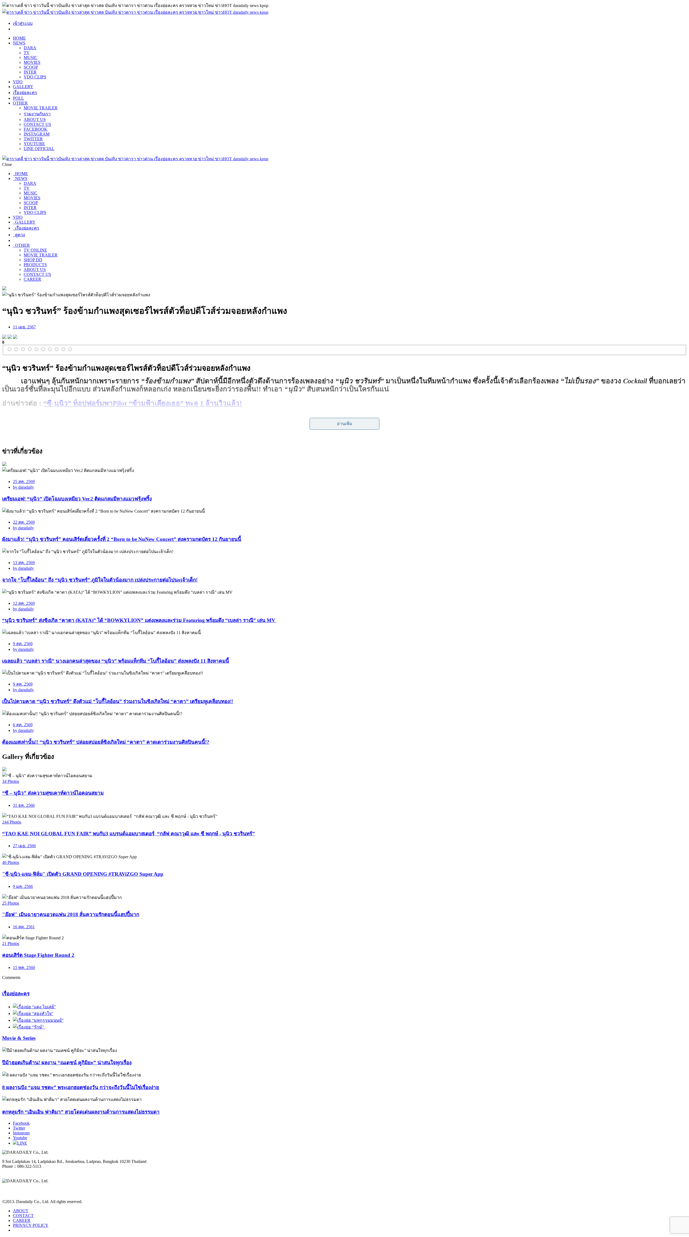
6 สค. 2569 (23, 724)
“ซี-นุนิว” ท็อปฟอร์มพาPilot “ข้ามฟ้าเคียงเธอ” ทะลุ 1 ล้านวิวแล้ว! (142, 403)
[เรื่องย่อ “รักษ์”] (29, 1027)
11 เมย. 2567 (24, 327)
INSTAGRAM (37, 134)
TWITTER (33, 139)
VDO (18, 81)
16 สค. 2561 (24, 927)
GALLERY (23, 86)
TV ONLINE (35, 250)
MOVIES (32, 62)
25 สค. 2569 (24, 481)
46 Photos (10, 862)
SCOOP (31, 67)
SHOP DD (33, 260)
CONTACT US (37, 124)
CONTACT (23, 1215)
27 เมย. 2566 (24, 845)
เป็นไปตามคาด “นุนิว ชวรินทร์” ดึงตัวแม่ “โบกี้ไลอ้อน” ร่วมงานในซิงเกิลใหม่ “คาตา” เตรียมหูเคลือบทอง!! (117, 701)
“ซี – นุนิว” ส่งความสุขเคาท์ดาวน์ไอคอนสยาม (53, 793)
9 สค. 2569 (23, 643)
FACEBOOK (35, 129)
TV (27, 52)
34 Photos (10, 781)
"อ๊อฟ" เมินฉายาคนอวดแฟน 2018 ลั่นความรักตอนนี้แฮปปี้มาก (70, 914)
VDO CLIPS (35, 77)
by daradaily (23, 487)
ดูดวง (19, 234)
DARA (30, 48)
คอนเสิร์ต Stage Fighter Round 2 (38, 955)
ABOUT (20, 1210)
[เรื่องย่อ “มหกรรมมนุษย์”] (38, 1020)
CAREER (32, 279)
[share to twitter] (10, 337)
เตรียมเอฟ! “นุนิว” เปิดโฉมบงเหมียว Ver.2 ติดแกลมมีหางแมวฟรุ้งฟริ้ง (77, 499)
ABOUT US (35, 119)
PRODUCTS (35, 264)
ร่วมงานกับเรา (37, 114)
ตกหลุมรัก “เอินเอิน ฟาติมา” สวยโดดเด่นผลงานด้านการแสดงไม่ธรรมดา (81, 1112)
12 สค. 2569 (24, 603)
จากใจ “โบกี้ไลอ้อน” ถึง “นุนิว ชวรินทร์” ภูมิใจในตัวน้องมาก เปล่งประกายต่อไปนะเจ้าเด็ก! (100, 580)
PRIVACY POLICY (30, 1225)
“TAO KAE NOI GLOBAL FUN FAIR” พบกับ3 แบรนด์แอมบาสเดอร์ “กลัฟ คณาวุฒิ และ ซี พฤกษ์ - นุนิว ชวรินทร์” (128, 833)
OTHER (20, 103)
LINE (22, 1143)
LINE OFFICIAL (39, 148)
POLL (18, 98)
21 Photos (10, 943)
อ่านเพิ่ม (344, 423)
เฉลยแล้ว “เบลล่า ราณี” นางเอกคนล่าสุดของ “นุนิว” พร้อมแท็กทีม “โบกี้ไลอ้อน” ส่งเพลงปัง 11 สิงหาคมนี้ (115, 661)
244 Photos (11, 822)
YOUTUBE (34, 143)
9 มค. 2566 (23, 886)
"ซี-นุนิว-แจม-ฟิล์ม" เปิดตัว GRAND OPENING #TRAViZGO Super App (82, 874)
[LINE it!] (15, 337)
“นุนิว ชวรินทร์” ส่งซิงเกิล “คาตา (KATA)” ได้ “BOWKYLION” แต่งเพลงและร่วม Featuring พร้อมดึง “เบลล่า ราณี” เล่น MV (139, 620)
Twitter (19, 1128)
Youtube (20, 1137)
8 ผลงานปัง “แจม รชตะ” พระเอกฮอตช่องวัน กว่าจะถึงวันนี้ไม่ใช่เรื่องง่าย (80, 1087)
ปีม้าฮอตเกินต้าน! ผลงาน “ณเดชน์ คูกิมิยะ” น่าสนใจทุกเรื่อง (67, 1062)
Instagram (21, 1133)
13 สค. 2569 (24, 562)
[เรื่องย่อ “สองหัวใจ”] (33, 1013)
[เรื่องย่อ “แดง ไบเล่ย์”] (34, 1007)
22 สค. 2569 (24, 522)
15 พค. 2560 (24, 967)
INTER (30, 72)
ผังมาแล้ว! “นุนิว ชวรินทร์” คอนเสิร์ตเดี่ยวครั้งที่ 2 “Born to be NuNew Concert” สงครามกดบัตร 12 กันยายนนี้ (121, 539)
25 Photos (10, 903)
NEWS (19, 43)
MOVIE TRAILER (41, 108)
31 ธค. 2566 (24, 805)
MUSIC (30, 57)
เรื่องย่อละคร (25, 92)
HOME (19, 38)
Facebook (21, 1123)
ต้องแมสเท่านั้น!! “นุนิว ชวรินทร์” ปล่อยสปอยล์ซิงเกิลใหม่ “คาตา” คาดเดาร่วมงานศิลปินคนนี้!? (105, 742)
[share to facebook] (4, 337)
